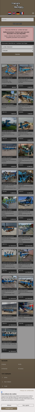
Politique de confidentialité (27, 390)
